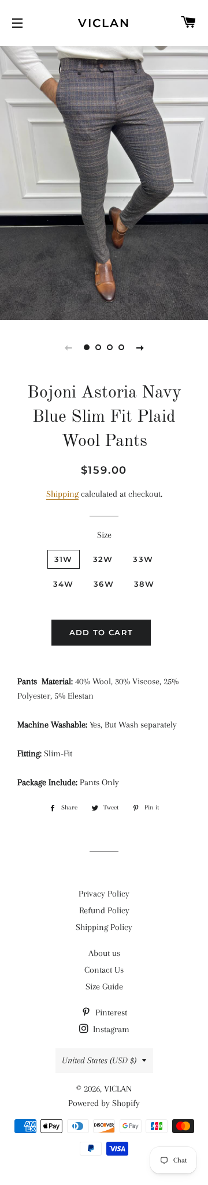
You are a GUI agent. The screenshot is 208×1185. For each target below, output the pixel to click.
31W (63, 559)
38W (144, 583)
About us (104, 953)
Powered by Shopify (104, 1103)
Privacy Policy (104, 893)
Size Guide (104, 986)
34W (63, 583)
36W (104, 583)
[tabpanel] (104, 181)
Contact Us (104, 970)
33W (143, 559)
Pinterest (110, 1012)
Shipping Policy (104, 927)
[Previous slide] (68, 347)
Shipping (62, 494)
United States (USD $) (99, 1060)
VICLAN (104, 23)
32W (103, 559)
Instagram (110, 1029)
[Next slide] (140, 347)
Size (104, 535)
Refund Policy (104, 910)
